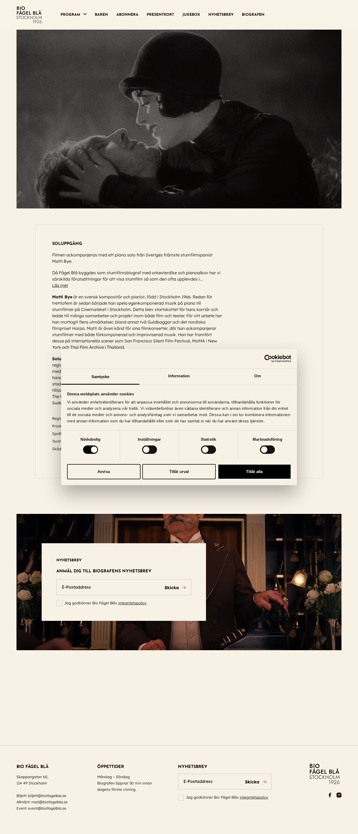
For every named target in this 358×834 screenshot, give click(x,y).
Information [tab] (179, 375)
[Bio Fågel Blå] (29, 14)
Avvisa (103, 471)
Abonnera (127, 15)
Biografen (253, 15)
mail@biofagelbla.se (49, 802)
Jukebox (191, 15)
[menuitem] (76, 15)
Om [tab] (257, 375)
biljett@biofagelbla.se (47, 795)
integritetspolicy (132, 603)
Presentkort (160, 15)
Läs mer (60, 285)
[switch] (149, 449)
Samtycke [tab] (100, 376)
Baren (101, 15)
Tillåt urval (179, 471)
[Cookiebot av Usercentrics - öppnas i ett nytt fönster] (268, 359)
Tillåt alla (254, 471)
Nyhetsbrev (221, 15)
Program (70, 15)
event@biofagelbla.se (47, 808)
